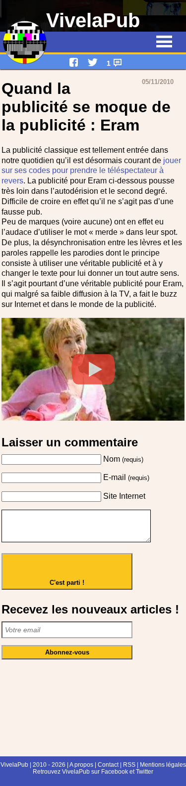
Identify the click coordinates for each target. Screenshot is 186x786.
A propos (80, 764)
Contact (108, 764)
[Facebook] (74, 62)
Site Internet (124, 496)
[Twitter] (93, 62)
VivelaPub (93, 20)
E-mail (126, 477)
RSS (129, 764)
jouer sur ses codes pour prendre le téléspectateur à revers (91, 170)
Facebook (114, 771)
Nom (123, 459)
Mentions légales (163, 764)
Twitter (144, 771)
